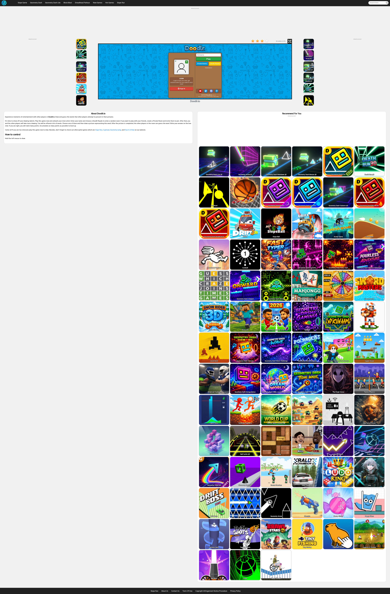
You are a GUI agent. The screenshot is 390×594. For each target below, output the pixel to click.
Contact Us (175, 591)
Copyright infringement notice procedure (211, 591)
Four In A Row (129, 130)
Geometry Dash (36, 2)
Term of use (187, 591)
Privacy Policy (235, 591)
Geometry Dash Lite (52, 2)
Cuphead (106, 130)
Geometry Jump (115, 130)
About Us (164, 591)
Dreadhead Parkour (82, 2)
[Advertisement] (195, 23)
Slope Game (22, 2)
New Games (97, 2)
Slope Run (121, 2)
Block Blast (67, 2)
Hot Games (109, 2)
